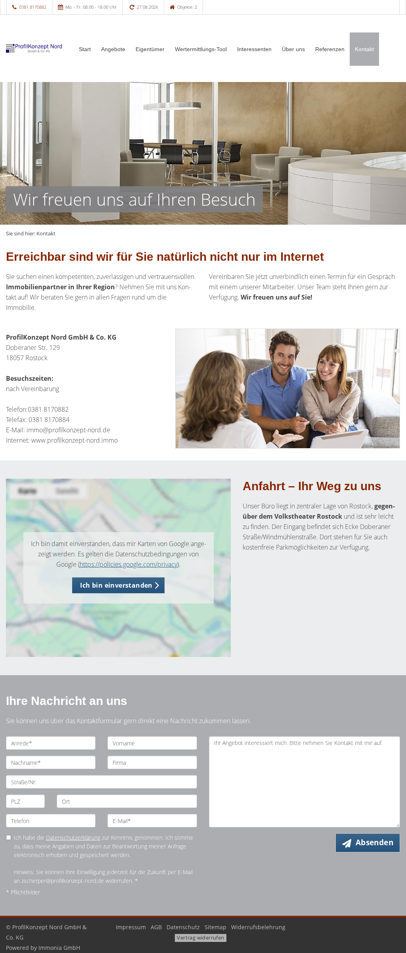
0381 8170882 (32, 7)
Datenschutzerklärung (73, 837)
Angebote (113, 49)
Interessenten (254, 49)
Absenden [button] (374, 842)
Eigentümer (150, 49)
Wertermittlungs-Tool (201, 49)
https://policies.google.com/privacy (128, 564)
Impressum (131, 927)
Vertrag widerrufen (200, 937)
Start (85, 49)
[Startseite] (34, 48)
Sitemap (215, 927)
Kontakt (364, 49)
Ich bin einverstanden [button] (116, 585)
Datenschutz (183, 927)
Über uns (293, 49)
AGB (156, 927)
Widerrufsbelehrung (258, 927)
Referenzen (330, 49)
